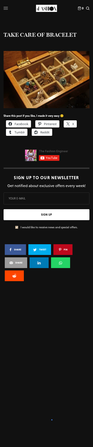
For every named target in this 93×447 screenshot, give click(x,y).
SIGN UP (46, 214)
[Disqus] (46, 349)
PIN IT (49, 79)
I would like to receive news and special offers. (49, 227)
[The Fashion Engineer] (46, 8)
